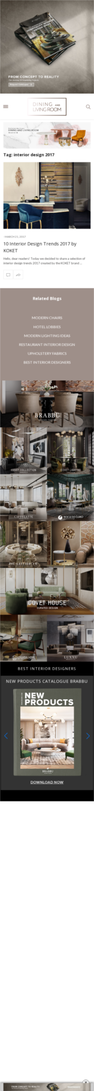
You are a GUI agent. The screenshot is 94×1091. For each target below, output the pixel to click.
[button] (88, 736)
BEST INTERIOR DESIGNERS (47, 362)
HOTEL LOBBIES (47, 327)
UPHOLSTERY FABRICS (47, 353)
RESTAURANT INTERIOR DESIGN (47, 344)
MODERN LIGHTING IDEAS (47, 335)
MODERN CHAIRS (47, 317)
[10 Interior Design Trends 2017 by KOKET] (47, 195)
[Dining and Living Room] (47, 107)
